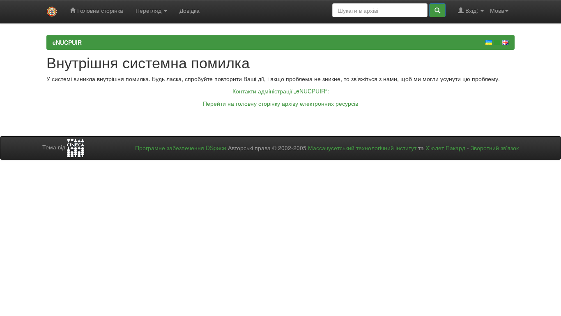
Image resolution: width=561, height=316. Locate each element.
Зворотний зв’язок (495, 148)
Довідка (189, 10)
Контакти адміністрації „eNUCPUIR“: (280, 91)
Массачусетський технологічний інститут (362, 148)
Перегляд (149, 10)
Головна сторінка (99, 10)
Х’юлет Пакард (445, 148)
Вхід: (472, 10)
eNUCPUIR (67, 42)
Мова (497, 10)
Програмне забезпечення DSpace (180, 148)
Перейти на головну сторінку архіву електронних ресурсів (280, 103)
